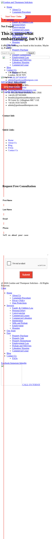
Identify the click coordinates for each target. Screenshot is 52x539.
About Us (16, 9)
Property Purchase (20, 50)
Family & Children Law (22, 22)
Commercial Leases (20, 30)
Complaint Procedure (21, 12)
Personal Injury (19, 24)
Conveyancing (18, 27)
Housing (16, 42)
